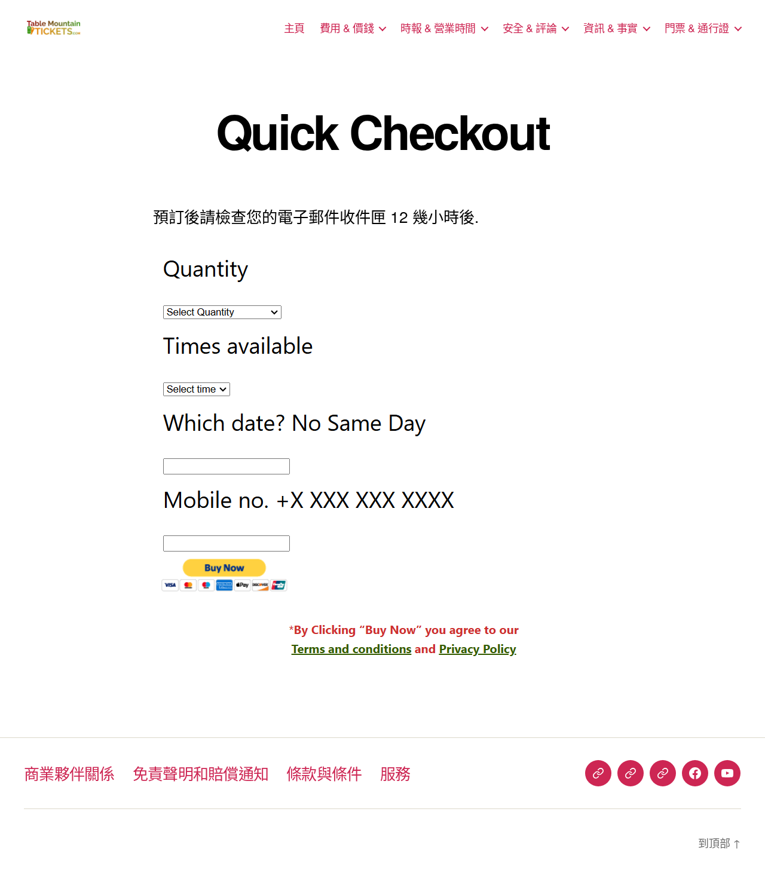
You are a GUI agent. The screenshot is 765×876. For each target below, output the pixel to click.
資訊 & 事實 (610, 28)
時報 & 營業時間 (438, 28)
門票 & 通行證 (697, 28)
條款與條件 (324, 773)
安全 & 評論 (530, 28)
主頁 (294, 28)
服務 (395, 773)
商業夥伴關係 (69, 773)
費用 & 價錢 (347, 28)
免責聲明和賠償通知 (201, 773)
